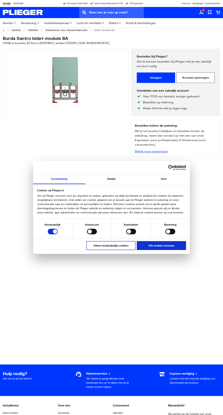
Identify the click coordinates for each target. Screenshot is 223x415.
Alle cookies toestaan (161, 245)
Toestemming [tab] (59, 178)
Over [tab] (164, 178)
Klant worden (10, 412)
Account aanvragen (195, 77)
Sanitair (16, 30)
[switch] (92, 231)
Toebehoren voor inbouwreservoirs (66, 30)
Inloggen (156, 77)
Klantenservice (212, 3)
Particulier (18, 3)
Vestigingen (198, 3)
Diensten (118, 412)
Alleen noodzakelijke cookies (111, 245)
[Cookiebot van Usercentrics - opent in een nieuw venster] (171, 167)
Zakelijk (7, 3)
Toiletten (33, 30)
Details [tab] (111, 178)
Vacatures (63, 412)
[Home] (4, 30)
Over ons (186, 3)
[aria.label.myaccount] (201, 12)
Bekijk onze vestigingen (151, 151)
